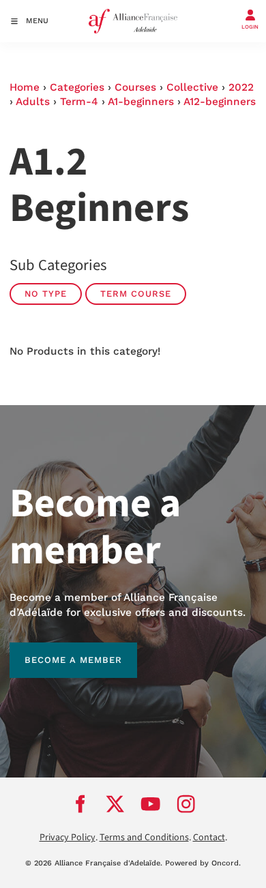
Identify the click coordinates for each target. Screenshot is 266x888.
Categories (77, 87)
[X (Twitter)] (115, 804)
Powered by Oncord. (203, 863)
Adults (33, 101)
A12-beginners (219, 101)
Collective (192, 87)
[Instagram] (186, 804)
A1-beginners (141, 101)
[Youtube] (151, 804)
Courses (135, 87)
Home (25, 87)
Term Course (135, 293)
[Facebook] (80, 804)
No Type (46, 293)
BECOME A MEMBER (58, 650)
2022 (241, 87)
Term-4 (79, 101)
